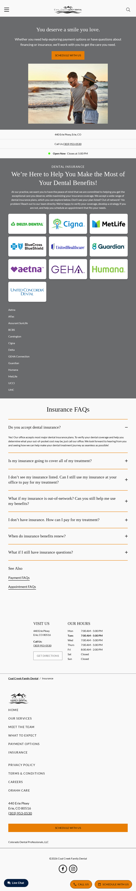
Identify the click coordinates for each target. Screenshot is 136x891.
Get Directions (48, 655)
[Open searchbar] (128, 9)
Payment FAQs (19, 578)
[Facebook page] (63, 869)
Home (13, 710)
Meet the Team (21, 727)
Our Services (20, 718)
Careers (15, 782)
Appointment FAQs (22, 587)
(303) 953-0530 (72, 143)
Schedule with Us (68, 55)
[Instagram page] (73, 869)
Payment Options (24, 744)
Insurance (18, 752)
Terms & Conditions (26, 773)
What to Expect (22, 735)
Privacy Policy (21, 765)
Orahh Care (19, 790)
